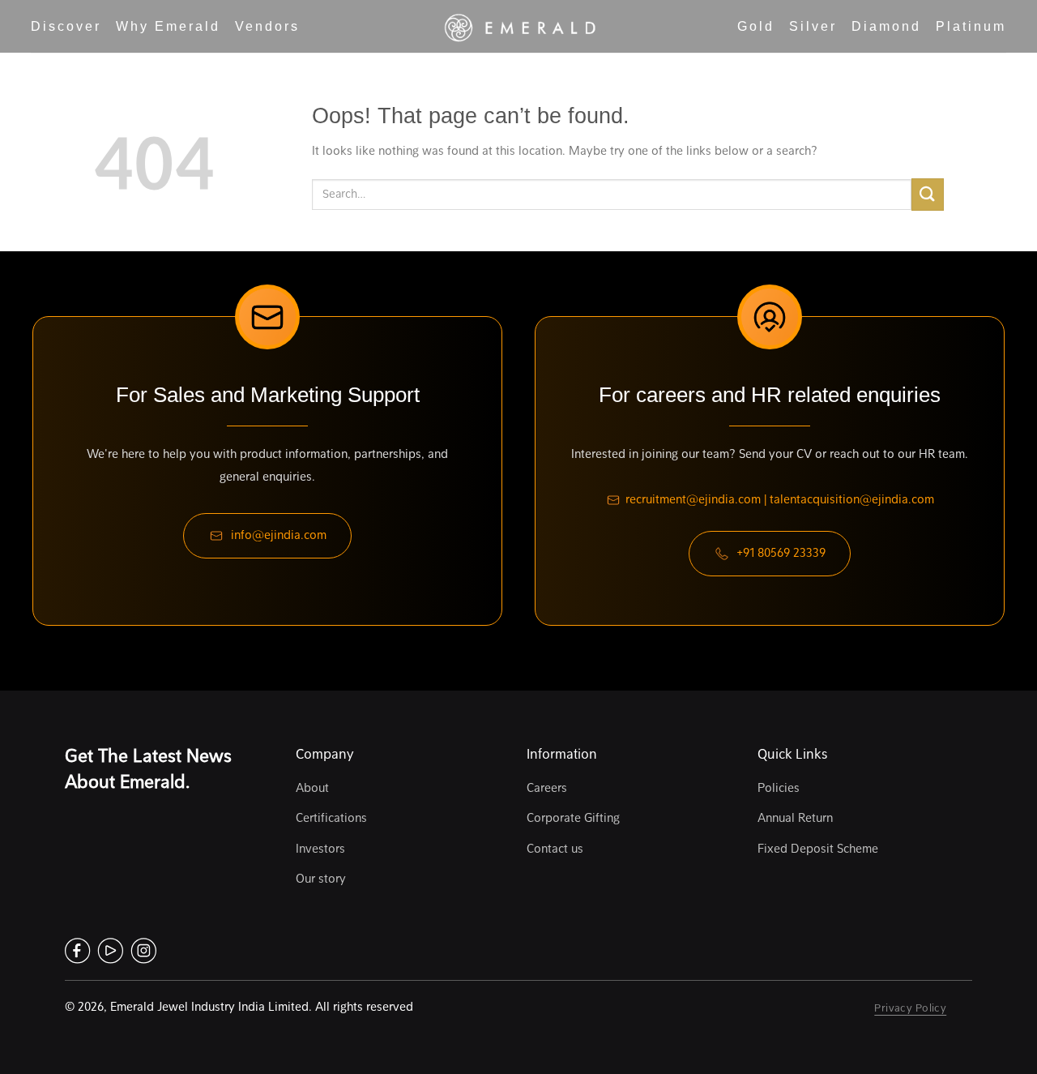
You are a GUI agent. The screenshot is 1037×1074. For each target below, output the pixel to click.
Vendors (267, 26)
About (312, 787)
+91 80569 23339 (781, 552)
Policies (778, 787)
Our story (321, 878)
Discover (66, 26)
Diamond (886, 26)
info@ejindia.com (278, 534)
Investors (320, 848)
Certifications (331, 817)
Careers (547, 787)
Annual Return (795, 817)
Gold (756, 26)
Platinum (971, 26)
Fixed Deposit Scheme (817, 848)
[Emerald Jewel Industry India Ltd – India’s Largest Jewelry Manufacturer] (518, 27)
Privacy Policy (910, 1007)
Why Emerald (168, 26)
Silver (813, 26)
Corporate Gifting (573, 817)
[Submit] (927, 194)
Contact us (555, 848)
